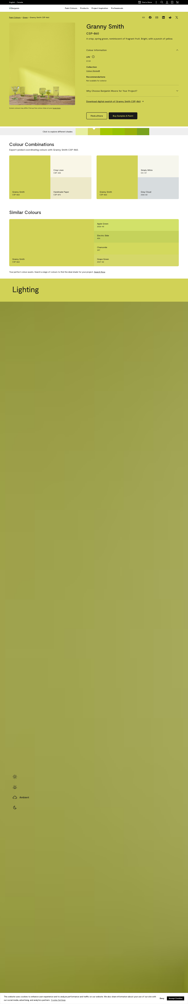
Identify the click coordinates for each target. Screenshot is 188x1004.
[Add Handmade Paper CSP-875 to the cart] (78, 181)
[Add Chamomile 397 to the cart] (166, 248)
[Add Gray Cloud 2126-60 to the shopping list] (173, 181)
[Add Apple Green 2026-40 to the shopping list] (173, 225)
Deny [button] (162, 998)
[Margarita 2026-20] (106, 131)
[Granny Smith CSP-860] (94, 131)
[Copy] (143, 17)
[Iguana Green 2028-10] (143, 131)
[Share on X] (177, 17)
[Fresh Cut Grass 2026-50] (82, 131)
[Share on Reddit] (170, 17)
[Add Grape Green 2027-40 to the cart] (166, 260)
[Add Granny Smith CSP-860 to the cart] (37, 160)
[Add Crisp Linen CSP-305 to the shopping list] (85, 160)
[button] (161, 2)
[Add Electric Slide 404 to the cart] (166, 236)
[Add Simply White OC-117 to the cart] (166, 160)
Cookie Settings (58, 1000)
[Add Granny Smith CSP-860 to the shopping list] (44, 160)
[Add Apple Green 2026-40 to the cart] (166, 225)
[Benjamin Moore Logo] (17, 8)
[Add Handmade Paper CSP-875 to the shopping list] (85, 181)
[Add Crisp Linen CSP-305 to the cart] (78, 160)
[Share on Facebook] (150, 17)
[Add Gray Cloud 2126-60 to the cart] (166, 181)
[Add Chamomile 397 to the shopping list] (173, 248)
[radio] (14, 776)
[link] (172, 2)
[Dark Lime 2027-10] (131, 131)
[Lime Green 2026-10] (118, 131)
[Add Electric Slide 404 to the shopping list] (173, 236)
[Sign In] (167, 2)
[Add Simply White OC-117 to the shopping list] (173, 160)
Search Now (99, 272)
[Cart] (177, 2)
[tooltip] (93, 56)
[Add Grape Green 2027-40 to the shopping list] (173, 260)
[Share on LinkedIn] (163, 17)
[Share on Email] (157, 17)
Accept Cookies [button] (176, 998)
